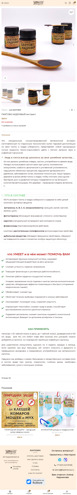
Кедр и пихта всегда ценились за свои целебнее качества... (39, 157)
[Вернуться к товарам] (72, 110)
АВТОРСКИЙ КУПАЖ (14, 435)
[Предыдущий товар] (69, 110)
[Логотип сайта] (38, 3)
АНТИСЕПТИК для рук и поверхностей (57, 430)
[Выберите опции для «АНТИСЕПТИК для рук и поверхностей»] (72, 398)
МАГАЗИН (35, 450)
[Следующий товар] (74, 110)
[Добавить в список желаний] (35, 394)
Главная (4, 110)
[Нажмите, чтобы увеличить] (5, 78)
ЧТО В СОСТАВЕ (15, 195)
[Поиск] (66, 3)
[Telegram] (59, 459)
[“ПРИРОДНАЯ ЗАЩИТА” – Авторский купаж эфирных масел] (20, 410)
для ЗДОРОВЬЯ (15, 110)
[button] (4, 45)
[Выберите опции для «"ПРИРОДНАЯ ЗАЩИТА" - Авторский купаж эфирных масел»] (35, 398)
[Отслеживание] (70, 3)
